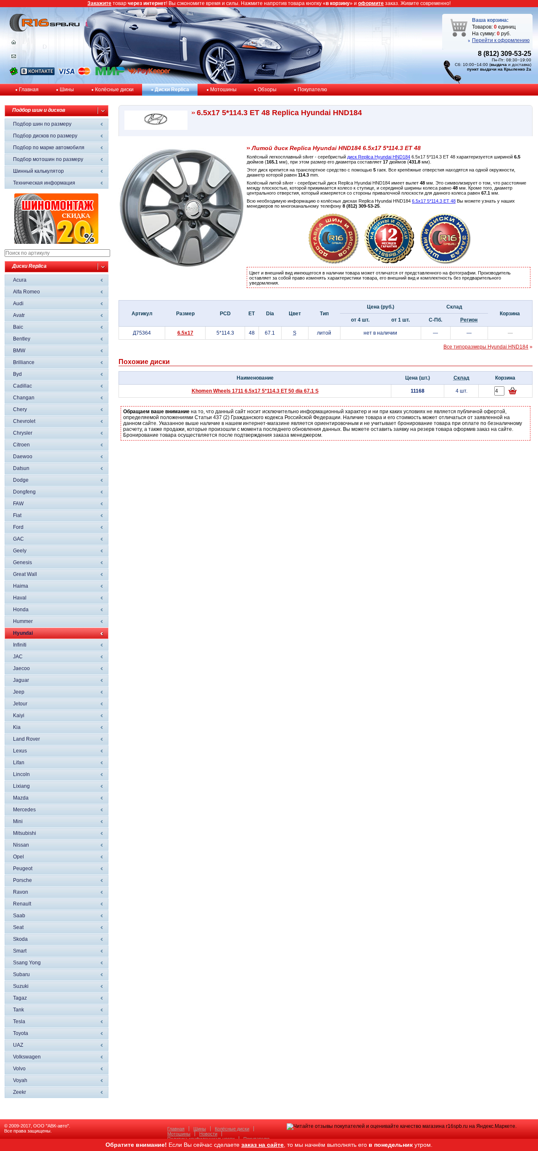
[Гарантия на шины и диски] (389, 262)
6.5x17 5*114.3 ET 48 (434, 200)
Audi (18, 303)
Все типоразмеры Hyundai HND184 (485, 347)
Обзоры (267, 89)
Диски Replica (172, 89)
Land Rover (26, 739)
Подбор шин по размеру (42, 124)
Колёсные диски (114, 89)
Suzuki (21, 986)
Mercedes (24, 810)
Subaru (21, 974)
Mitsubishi (24, 833)
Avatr (19, 315)
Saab (19, 916)
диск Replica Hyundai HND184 (378, 156)
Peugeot (22, 868)
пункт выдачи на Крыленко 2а (499, 69)
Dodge (21, 480)
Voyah (20, 1080)
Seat (18, 927)
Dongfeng (24, 492)
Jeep (18, 692)
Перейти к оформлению (501, 40)
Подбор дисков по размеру (45, 136)
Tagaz (20, 998)
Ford (18, 527)
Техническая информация (44, 183)
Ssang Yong (27, 963)
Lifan (18, 763)
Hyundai (23, 633)
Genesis (22, 562)
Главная (29, 89)
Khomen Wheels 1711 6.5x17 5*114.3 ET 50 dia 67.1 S (255, 391)
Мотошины (223, 89)
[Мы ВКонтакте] (37, 74)
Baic (18, 327)
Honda (21, 609)
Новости (208, 1133)
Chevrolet (24, 421)
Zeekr (19, 1092)
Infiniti (19, 645)
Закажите (99, 3)
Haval (19, 598)
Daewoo (22, 456)
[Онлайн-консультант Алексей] (14, 74)
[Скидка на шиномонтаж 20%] (56, 242)
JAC (18, 657)
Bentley (21, 339)
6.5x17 (185, 333)
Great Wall (25, 574)
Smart (19, 951)
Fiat (17, 515)
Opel (18, 857)
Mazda (21, 798)
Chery (20, 409)
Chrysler (22, 433)
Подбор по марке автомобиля (48, 147)
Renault (22, 904)
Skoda (20, 939)
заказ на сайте (262, 1144)
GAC (18, 539)
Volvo (19, 1069)
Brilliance (23, 362)
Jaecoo (21, 668)
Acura (19, 280)
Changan (23, 398)
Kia (17, 727)
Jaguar (21, 680)
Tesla (19, 1021)
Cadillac (22, 386)
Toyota (20, 1033)
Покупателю (312, 89)
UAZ (18, 1045)
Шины (67, 89)
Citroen (21, 445)
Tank (18, 1010)
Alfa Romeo (26, 292)
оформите (371, 3)
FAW (18, 504)
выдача (499, 64)
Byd (17, 374)
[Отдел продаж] (14, 58)
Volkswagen (27, 1057)
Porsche (22, 880)
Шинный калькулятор (38, 171)
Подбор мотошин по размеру (48, 159)
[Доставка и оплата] (333, 262)
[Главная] (14, 44)
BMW (19, 351)
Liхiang (21, 786)
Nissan (21, 845)
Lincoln (21, 774)
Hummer (23, 621)
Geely (19, 551)
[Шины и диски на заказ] (445, 262)
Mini (18, 821)
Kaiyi (18, 715)
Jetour (20, 704)
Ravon (20, 892)
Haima (20, 586)
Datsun (21, 468)
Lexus (20, 751)
